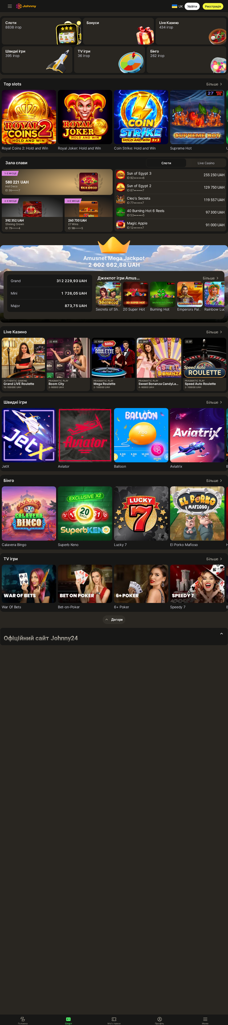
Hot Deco (11, 186)
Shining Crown (14, 224)
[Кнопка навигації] (9, 6)
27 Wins (73, 224)
